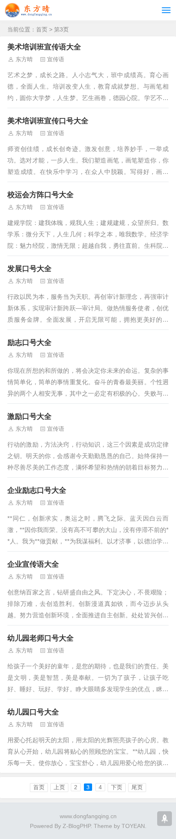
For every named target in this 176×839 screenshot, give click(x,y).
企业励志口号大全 (36, 490)
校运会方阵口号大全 (40, 195)
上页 (59, 787)
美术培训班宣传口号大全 (47, 121)
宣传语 (55, 59)
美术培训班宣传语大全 (44, 47)
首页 (41, 29)
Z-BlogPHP (76, 826)
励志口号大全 (29, 342)
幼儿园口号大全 (33, 712)
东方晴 (24, 59)
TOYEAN (133, 826)
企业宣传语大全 (33, 564)
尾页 (137, 787)
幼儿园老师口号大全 (40, 638)
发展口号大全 (29, 269)
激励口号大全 (29, 416)
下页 (116, 787)
